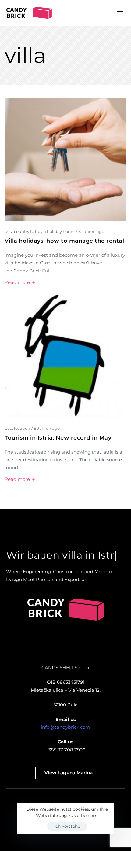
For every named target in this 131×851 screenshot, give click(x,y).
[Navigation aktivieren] (105, 13)
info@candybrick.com (65, 739)
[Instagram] (36, 834)
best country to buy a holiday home (40, 231)
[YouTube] (75, 834)
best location (17, 428)
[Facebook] (94, 834)
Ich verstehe (67, 826)
